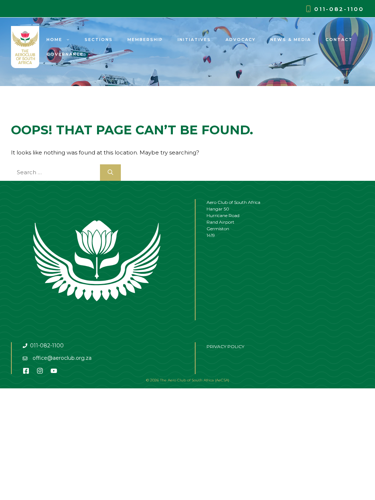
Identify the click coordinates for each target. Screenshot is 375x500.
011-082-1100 (339, 8)
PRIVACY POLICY (225, 346)
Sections (99, 39)
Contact (339, 39)
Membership (145, 39)
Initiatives (194, 39)
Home (54, 39)
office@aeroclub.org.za (62, 358)
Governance (65, 54)
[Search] (110, 172)
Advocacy (241, 39)
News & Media (290, 39)
